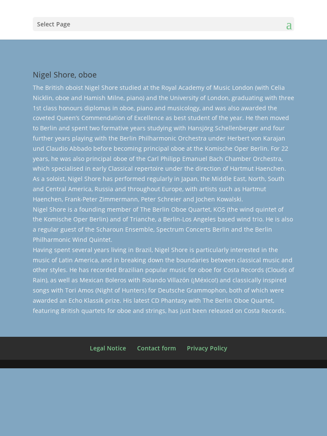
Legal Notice (108, 348)
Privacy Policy (207, 348)
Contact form (156, 348)
